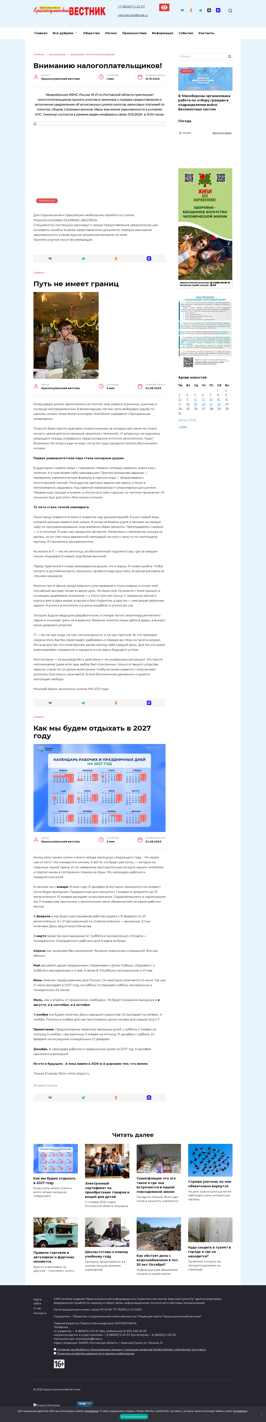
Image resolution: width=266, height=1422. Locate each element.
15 (218, 399)
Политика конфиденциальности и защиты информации (95, 1353)
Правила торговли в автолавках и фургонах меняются (53, 1257)
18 (187, 404)
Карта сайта (37, 1301)
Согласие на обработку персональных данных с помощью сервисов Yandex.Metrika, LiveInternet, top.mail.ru (131, 1349)
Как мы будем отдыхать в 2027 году (54, 1180)
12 (195, 399)
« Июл (182, 426)
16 (226, 399)
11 (187, 399)
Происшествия (134, 33)
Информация (162, 33)
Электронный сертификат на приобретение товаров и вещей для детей (107, 1190)
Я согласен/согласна (133, 1416)
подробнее (91, 1411)
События (186, 33)
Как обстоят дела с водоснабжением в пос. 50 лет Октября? (158, 1260)
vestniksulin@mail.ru (133, 15)
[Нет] (261, 1414)
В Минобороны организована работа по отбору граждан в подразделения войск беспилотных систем (204, 102)
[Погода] (185, 133)
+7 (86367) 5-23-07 (131, 6)
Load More (99, 1116)
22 (219, 404)
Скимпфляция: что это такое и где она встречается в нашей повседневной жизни (156, 1185)
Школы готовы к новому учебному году (106, 1254)
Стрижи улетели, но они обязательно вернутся (209, 1184)
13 (203, 399)
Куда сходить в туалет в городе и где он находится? (209, 1251)
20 (204, 404)
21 (211, 404)
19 (195, 404)
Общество (91, 33)
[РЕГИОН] (205, 88)
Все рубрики (63, 33)
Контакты (206, 33)
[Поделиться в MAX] (149, 258)
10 (179, 399)
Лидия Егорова (46, 1085)
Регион (111, 33)
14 (211, 399)
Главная (40, 33)
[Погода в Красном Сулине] (205, 129)
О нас (37, 1308)
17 (179, 404)
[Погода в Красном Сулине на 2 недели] (222, 133)
